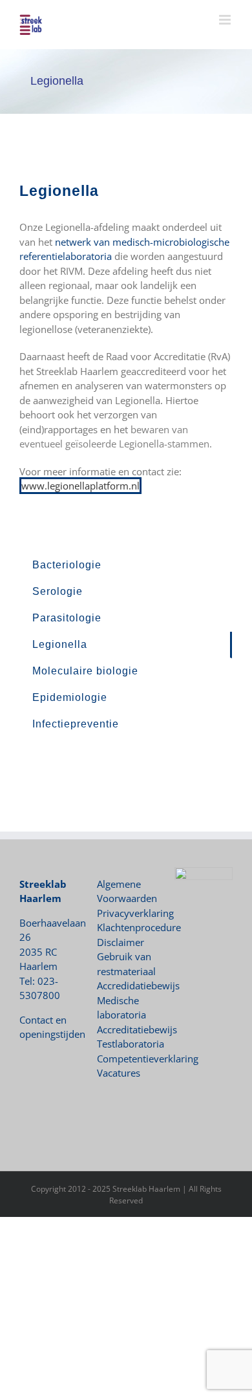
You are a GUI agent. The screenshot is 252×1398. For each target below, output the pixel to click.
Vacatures (118, 1072)
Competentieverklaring (147, 1058)
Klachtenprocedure (139, 927)
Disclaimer (120, 942)
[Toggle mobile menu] (226, 20)
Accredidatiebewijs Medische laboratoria (138, 1000)
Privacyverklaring (135, 913)
